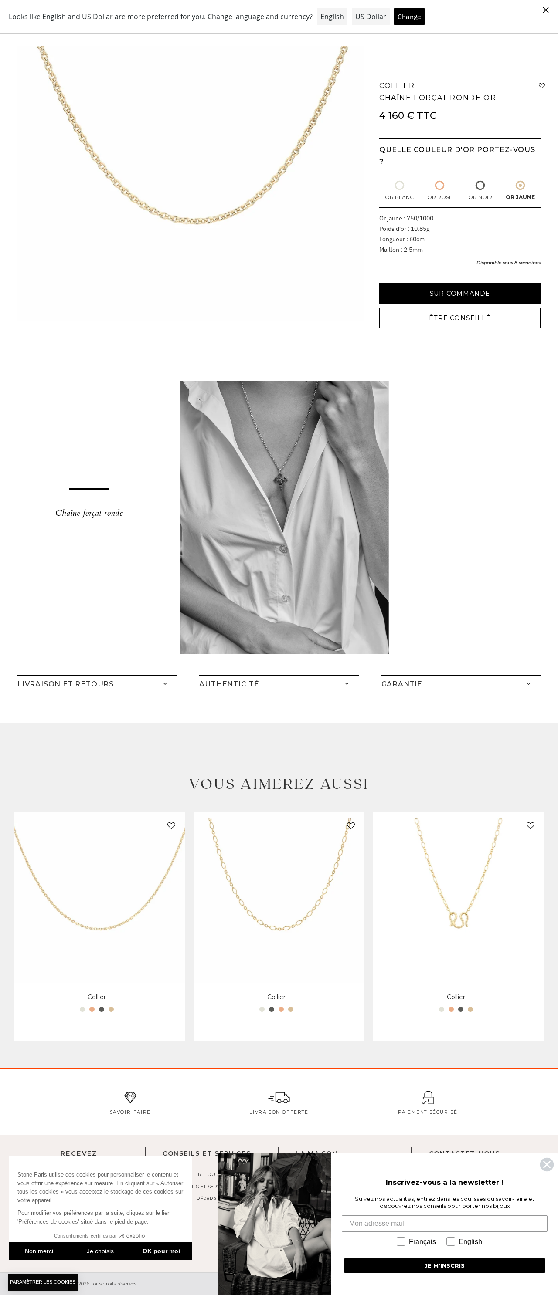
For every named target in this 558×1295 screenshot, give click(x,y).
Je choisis (100, 1251)
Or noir (480, 197)
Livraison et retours (192, 1174)
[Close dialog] (547, 1164)
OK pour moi (161, 1251)
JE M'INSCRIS (445, 1265)
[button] (169, 827)
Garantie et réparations (197, 1199)
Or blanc (399, 197)
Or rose (440, 197)
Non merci (39, 1251)
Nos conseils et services (197, 1186)
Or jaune (520, 197)
